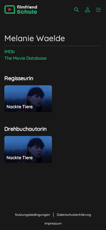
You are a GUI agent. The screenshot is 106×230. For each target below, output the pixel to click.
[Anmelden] (87, 9)
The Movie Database (25, 58)
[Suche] (76, 9)
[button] (98, 9)
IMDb (9, 51)
